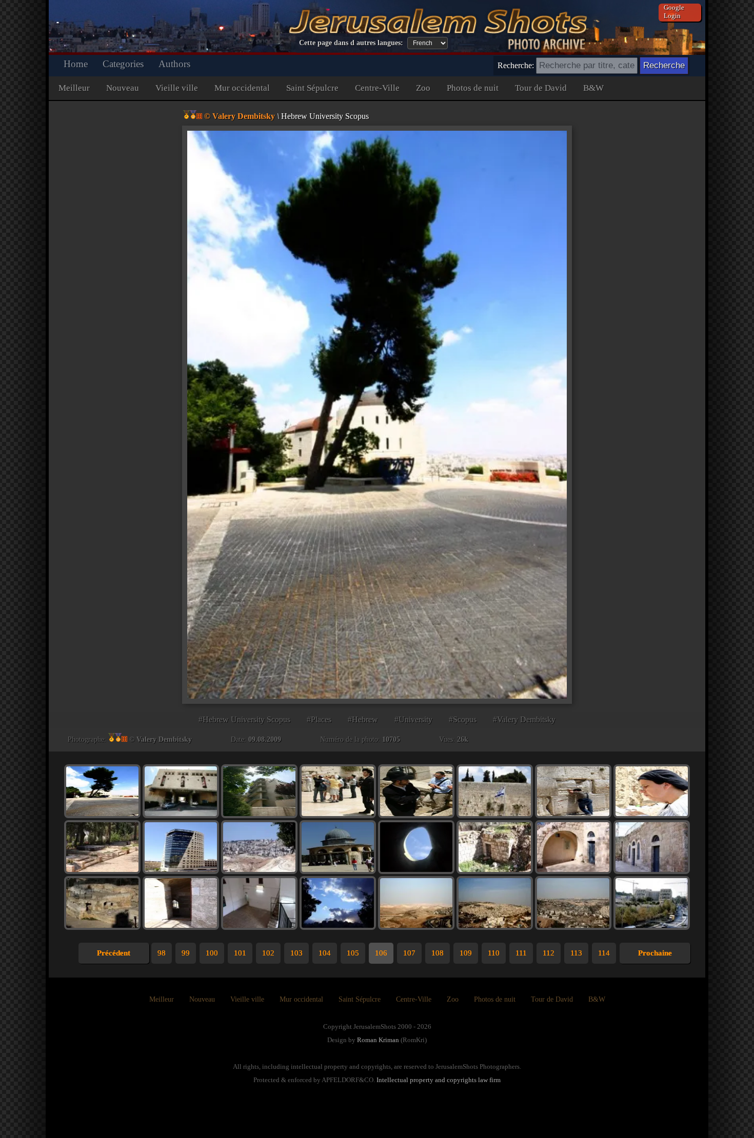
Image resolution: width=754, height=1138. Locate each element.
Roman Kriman (378, 1040)
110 (494, 953)
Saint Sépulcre (312, 88)
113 (576, 953)
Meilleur (74, 88)
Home (76, 63)
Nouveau (122, 88)
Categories (123, 63)
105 (353, 953)
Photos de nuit (473, 88)
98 (161, 953)
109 (466, 953)
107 (409, 953)
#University (413, 719)
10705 (391, 739)
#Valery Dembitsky (524, 719)
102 (268, 953)
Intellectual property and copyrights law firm (438, 1080)
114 (604, 953)
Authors (174, 63)
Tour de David (541, 88)
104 (325, 953)
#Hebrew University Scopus (244, 719)
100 (212, 953)
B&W (593, 88)
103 (296, 953)
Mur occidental (242, 88)
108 (437, 953)
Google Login (674, 11)
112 (548, 953)
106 (381, 953)
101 (240, 953)
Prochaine (655, 953)
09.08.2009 (264, 739)
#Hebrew (363, 719)
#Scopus (463, 719)
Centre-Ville (377, 88)
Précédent (113, 953)
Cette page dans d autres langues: (351, 43)
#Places (319, 719)
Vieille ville (176, 88)
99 (186, 953)
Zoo (423, 88)
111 (521, 953)
